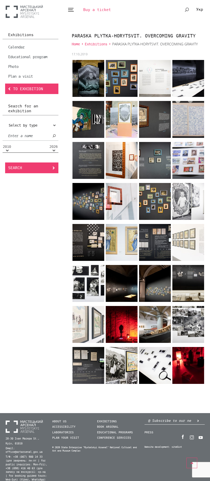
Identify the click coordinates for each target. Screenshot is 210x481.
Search (15, 168)
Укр (199, 9)
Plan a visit (20, 76)
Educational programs (115, 432)
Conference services (114, 438)
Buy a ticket (97, 10)
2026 (53, 147)
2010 (7, 147)
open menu (71, 10)
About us (59, 421)
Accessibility (64, 427)
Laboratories (63, 432)
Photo (13, 66)
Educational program (27, 57)
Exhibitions (21, 35)
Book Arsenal (108, 427)
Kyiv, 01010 (14, 443)
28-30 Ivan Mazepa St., (22, 439)
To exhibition (28, 89)
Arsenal (24, 11)
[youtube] (200, 437)
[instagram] (191, 437)
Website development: (157, 447)
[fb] (182, 437)
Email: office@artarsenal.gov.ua (24, 450)
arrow (198, 420)
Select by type (23, 125)
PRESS (148, 432)
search (187, 10)
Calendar (16, 47)
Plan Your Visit (65, 438)
